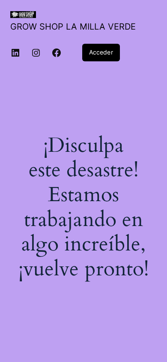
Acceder (101, 52)
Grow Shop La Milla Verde (73, 26)
